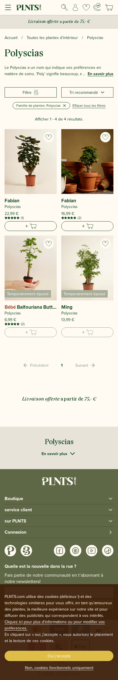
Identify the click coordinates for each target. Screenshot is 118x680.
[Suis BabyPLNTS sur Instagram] (26, 550)
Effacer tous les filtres (89, 105)
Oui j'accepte (59, 656)
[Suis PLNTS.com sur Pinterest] (75, 550)
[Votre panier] (109, 7)
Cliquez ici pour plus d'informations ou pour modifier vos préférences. (55, 625)
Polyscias (95, 37)
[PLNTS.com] (29, 7)
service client (18, 509)
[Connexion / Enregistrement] (75, 7)
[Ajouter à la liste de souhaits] (49, 137)
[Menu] (8, 7)
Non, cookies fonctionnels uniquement (59, 668)
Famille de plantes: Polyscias (38, 105)
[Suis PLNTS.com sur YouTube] (91, 550)
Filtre (27, 92)
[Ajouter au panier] (31, 226)
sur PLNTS (15, 521)
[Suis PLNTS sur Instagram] (10, 550)
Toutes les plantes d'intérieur (52, 37)
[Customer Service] (97, 7)
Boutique (14, 498)
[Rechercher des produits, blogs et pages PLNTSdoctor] (64, 7)
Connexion (15, 532)
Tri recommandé (83, 92)
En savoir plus (100, 74)
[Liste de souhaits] (86, 7)
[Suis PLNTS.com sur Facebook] (59, 550)
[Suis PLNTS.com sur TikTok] (107, 550)
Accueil (11, 37)
